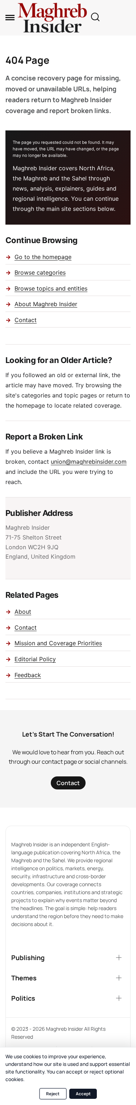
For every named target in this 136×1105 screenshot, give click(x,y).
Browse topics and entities (51, 288)
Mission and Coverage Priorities (58, 643)
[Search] (95, 17)
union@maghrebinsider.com (89, 461)
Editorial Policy (35, 659)
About (23, 611)
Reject (52, 1093)
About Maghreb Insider (46, 304)
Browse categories (40, 272)
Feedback (28, 675)
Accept (83, 1093)
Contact (26, 320)
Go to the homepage (43, 256)
